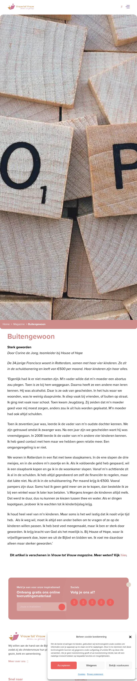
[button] (130, 637)
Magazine (19, 324)
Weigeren (91, 665)
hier (123, 555)
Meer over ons (17, 661)
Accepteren (63, 665)
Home (6, 324)
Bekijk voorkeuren (119, 665)
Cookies (81, 674)
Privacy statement (95, 674)
